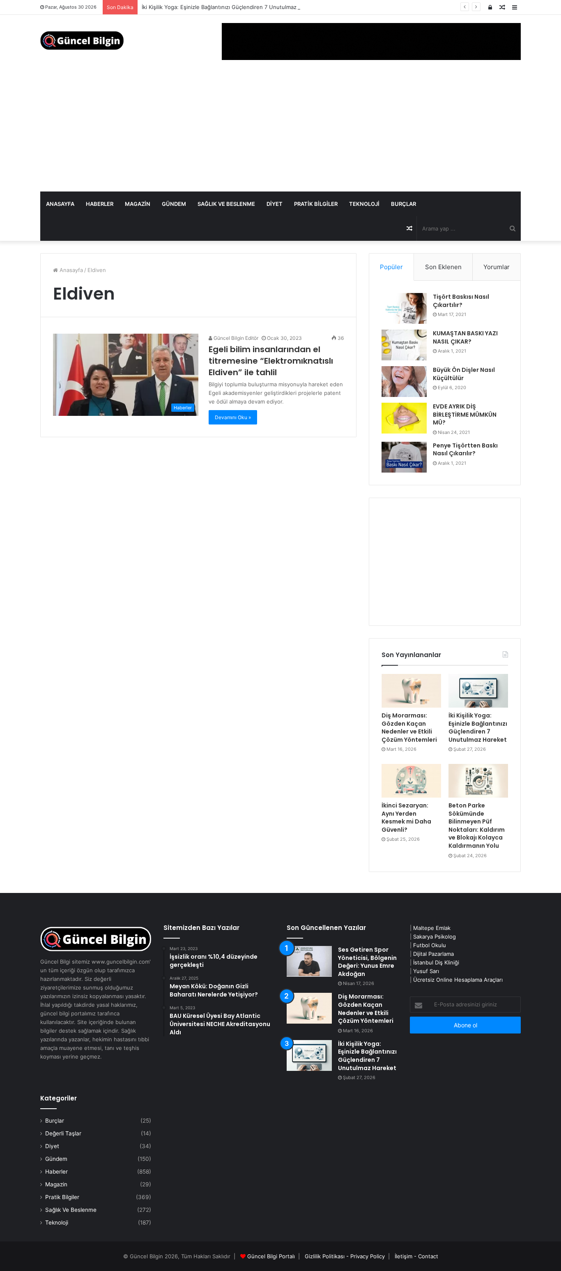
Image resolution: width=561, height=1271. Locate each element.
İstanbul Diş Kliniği (436, 962)
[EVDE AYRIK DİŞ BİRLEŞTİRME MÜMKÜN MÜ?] (404, 418)
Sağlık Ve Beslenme (226, 204)
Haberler (99, 204)
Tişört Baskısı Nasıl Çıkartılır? (461, 301)
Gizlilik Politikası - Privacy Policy (345, 1256)
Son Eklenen (443, 267)
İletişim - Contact (416, 1256)
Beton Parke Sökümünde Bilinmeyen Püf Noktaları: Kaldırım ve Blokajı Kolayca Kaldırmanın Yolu (476, 825)
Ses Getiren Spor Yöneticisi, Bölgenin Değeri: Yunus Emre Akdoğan (367, 962)
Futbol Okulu (429, 945)
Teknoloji (364, 204)
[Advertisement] (280, 129)
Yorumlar (496, 267)
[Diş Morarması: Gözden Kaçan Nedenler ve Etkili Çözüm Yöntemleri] (411, 691)
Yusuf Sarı (426, 971)
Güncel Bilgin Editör (235, 338)
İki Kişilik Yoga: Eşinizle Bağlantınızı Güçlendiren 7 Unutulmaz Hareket (230, 7)
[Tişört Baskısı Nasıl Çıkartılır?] (404, 308)
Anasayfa (60, 204)
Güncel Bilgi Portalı (271, 1256)
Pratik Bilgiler (316, 204)
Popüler (391, 267)
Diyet (275, 204)
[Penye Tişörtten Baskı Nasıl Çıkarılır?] (404, 457)
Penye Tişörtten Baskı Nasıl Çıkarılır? (465, 449)
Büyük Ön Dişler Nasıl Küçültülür (464, 374)
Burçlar (403, 204)
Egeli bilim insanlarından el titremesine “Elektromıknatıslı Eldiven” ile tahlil (271, 361)
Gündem (174, 204)
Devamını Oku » (233, 417)
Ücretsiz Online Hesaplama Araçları (458, 979)
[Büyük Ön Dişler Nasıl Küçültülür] (404, 381)
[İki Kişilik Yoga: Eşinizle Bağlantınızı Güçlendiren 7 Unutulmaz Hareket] (478, 691)
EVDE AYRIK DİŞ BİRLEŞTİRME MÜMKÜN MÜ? (465, 414)
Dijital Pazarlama (433, 953)
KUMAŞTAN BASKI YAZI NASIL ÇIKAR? (465, 337)
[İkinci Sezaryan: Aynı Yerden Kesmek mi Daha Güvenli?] (411, 781)
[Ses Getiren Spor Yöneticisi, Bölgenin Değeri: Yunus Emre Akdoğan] (309, 961)
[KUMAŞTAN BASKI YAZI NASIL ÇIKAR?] (404, 345)
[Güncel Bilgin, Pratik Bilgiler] (82, 40)
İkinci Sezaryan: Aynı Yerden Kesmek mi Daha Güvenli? (406, 817)
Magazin (137, 204)
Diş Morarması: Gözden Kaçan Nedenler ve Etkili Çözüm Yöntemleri (409, 727)
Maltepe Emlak (432, 928)
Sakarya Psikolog (434, 936)
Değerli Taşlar (63, 1133)
